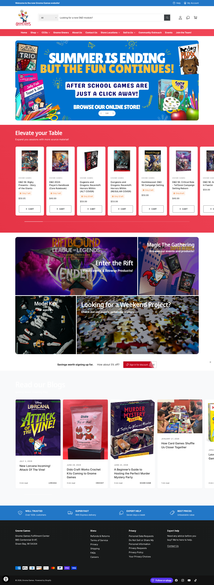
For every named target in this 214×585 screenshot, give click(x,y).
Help (178, 3)
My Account (193, 3)
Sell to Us (128, 32)
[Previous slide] (101, 113)
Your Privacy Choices (140, 556)
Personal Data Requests (141, 536)
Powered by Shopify (43, 580)
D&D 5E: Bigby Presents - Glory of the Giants (27, 185)
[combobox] (115, 17)
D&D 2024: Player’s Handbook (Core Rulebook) (59, 185)
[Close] (210, 362)
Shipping (95, 548)
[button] (195, 17)
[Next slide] (112, 113)
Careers (94, 557)
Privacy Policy (136, 552)
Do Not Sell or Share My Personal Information (141, 542)
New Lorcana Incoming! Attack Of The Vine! (35, 468)
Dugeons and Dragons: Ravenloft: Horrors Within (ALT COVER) (90, 187)
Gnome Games (28, 580)
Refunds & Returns (100, 536)
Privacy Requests (138, 548)
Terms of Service (99, 540)
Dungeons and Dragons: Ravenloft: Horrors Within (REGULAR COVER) (121, 187)
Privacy (94, 544)
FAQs (93, 552)
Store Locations (109, 32)
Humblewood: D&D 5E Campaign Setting (153, 184)
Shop (33, 32)
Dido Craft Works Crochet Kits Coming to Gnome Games (84, 473)
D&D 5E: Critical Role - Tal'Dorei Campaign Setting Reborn (183, 185)
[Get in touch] (188, 17)
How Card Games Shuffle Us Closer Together (177, 445)
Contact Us (173, 546)
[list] (107, 513)
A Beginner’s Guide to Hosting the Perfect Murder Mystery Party (132, 473)
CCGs (45, 32)
